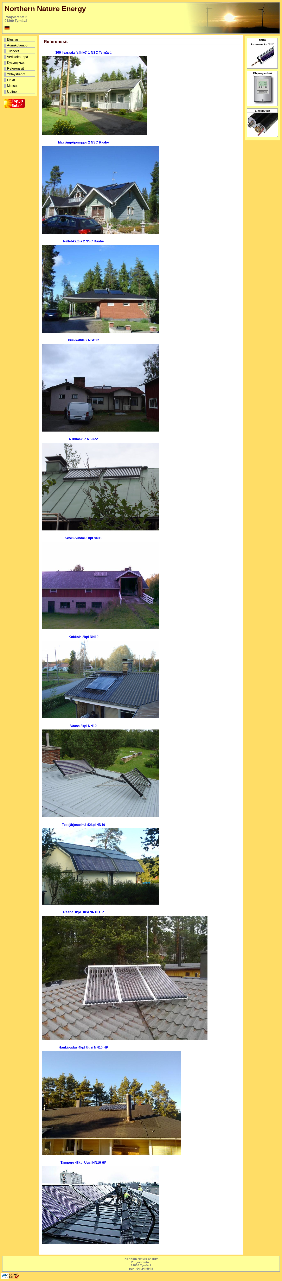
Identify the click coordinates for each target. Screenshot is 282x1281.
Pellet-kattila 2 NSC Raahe (83, 241)
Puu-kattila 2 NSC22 (83, 340)
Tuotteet (21, 51)
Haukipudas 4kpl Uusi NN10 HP (83, 1047)
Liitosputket (262, 110)
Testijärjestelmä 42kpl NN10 (83, 825)
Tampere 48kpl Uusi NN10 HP (83, 1162)
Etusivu (21, 40)
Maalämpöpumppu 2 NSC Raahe (83, 142)
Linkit (21, 80)
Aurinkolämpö (21, 46)
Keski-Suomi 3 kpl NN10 (83, 538)
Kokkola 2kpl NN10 (83, 637)
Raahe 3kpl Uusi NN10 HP (83, 912)
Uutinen (21, 92)
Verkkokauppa (21, 57)
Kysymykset (21, 63)
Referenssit (21, 69)
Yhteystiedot (21, 74)
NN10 (262, 40)
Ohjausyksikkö (262, 73)
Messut (21, 86)
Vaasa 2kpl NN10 (83, 726)
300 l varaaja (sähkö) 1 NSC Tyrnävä (83, 52)
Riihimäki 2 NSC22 (83, 439)
